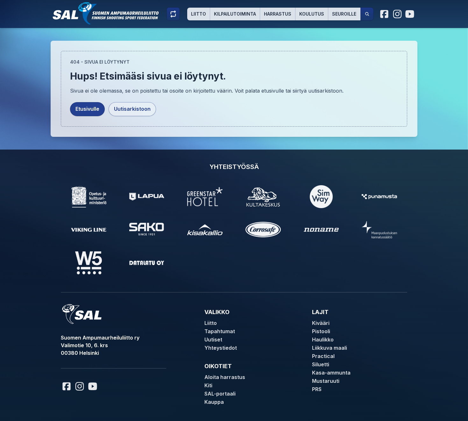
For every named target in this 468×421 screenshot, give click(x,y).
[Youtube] (410, 14)
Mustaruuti (325, 381)
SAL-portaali (220, 393)
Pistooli (321, 331)
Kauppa (214, 402)
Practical (323, 356)
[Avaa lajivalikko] (173, 14)
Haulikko (323, 339)
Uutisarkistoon (132, 109)
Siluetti (320, 364)
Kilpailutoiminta (235, 14)
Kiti (208, 385)
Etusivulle (87, 109)
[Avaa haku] (367, 14)
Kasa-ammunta (331, 372)
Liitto (198, 14)
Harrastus (277, 14)
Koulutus (311, 14)
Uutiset (213, 339)
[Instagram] (397, 14)
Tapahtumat (219, 331)
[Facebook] (385, 14)
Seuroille (344, 14)
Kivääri (321, 323)
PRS (317, 389)
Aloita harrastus (224, 377)
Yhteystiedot (220, 348)
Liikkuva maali (329, 348)
